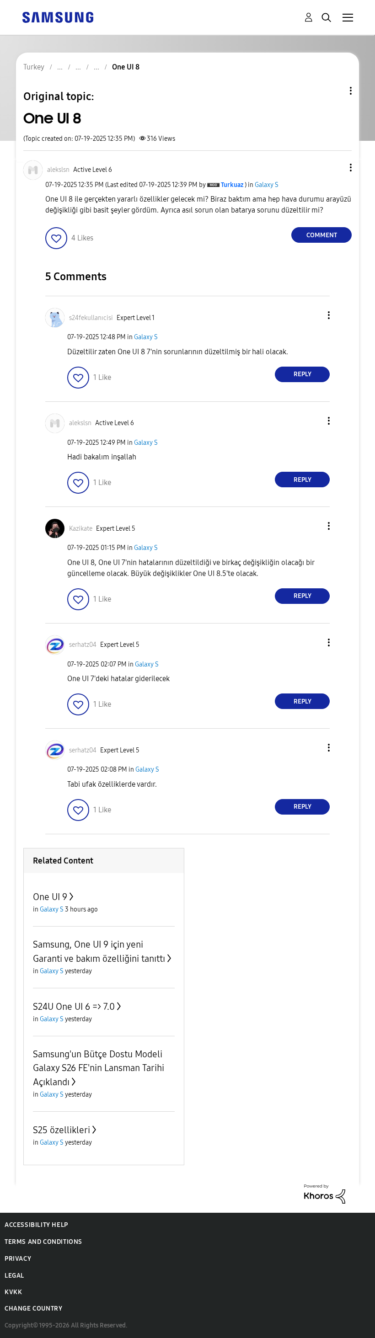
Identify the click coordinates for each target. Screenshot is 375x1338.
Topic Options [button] (335, 91)
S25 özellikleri (61, 1130)
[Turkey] (57, 16)
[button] (335, 167)
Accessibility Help (36, 1225)
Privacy (18, 1259)
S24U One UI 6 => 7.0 (74, 1006)
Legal (14, 1275)
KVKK (13, 1292)
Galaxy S (267, 185)
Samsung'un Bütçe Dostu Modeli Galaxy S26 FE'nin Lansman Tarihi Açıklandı (98, 1068)
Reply (302, 374)
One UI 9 (50, 896)
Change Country (33, 1308)
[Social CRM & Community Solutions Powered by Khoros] (324, 1193)
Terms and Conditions (43, 1242)
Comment (321, 235)
